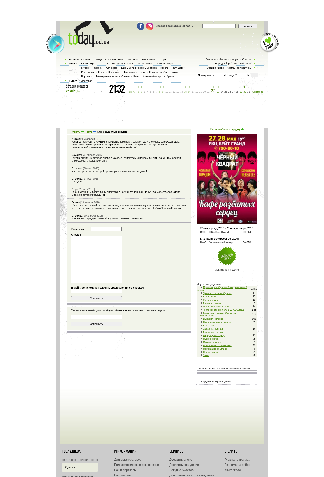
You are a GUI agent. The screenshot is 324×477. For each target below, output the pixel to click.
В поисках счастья (213, 332)
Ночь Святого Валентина (217, 345)
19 (200, 92)
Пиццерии (129, 72)
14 (181, 92)
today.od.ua (71, 451)
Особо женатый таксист (217, 306)
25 (225, 92)
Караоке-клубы (158, 72)
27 (233, 92)
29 (241, 92)
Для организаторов (127, 459)
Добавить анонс (180, 459)
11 (170, 92)
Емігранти (209, 325)
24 (222, 92)
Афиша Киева (215, 67)
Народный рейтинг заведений (233, 63)
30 (244, 92)
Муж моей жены (212, 342)
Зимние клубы (165, 63)
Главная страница (237, 459)
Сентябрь (257, 92)
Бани (136, 76)
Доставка (86, 80)
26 (229, 92)
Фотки (223, 59)
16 (189, 92)
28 (237, 92)
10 (166, 92)
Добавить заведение (184, 465)
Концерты (100, 59)
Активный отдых (153, 76)
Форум (76, 131)
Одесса (70, 467)
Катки (174, 72)
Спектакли (116, 59)
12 (174, 92)
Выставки (132, 59)
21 (208, 92)
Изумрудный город (214, 335)
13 (177, 92)
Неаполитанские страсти (217, 322)
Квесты (164, 67)
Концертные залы (122, 63)
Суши (142, 72)
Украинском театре (238, 368)
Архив (170, 76)
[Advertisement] (162, 10)
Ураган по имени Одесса (217, 293)
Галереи (97, 67)
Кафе (101, 72)
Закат (206, 355)
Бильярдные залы (107, 76)
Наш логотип (123, 475)
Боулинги (86, 76)
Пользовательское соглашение (136, 465)
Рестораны (87, 72)
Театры (103, 63)
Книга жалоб (233, 470)
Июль (132, 92)
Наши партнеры (125, 470)
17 (193, 92)
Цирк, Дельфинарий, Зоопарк (139, 67)
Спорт (162, 59)
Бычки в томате (212, 303)
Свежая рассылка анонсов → (175, 25)
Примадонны (210, 352)
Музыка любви (211, 338)
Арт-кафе (111, 67)
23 (218, 92)
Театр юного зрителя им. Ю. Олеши (224, 310)
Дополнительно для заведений (191, 475)
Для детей (179, 67)
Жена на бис (210, 300)
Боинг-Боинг (210, 296)
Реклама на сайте (237, 465)
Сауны (125, 76)
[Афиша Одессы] (88, 46)
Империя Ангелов (213, 319)
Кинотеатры (88, 63)
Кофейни (113, 72)
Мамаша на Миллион (215, 348)
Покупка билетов (181, 470)
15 (185, 92)
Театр (88, 131)
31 (248, 92)
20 (204, 92)
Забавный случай (213, 328)
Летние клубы (145, 63)
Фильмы (86, 59)
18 (196, 92)
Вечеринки (148, 59)
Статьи (246, 59)
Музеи (85, 67)
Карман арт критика (239, 67)
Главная (211, 59)
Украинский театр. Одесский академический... (216, 314)
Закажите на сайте (227, 269)
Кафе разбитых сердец (225, 129)
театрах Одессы (222, 381)
